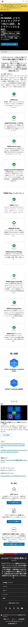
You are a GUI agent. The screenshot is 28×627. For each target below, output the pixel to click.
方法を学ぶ (7, 573)
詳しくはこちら (5, 9)
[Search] (23, 1)
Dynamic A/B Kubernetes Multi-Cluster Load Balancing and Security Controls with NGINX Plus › (13, 445)
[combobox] (11, 52)
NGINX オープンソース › (7, 473)
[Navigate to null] (14, 412)
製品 (2, 15)
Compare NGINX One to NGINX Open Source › (13, 476)
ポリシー (14, 619)
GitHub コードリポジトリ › (8, 470)
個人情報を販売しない (12, 623)
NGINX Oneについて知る (9, 44)
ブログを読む (6, 435)
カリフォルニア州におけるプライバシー (14, 621)
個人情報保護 (21, 619)
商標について (6, 619)
